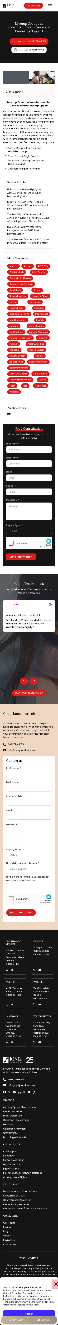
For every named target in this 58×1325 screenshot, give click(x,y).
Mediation (8, 1124)
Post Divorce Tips (36, 344)
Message (11, 500)
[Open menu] (50, 5)
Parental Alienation (38, 332)
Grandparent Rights (19, 314)
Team (12, 385)
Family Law (34, 302)
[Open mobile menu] (8, 414)
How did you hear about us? (22, 863)
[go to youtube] (29, 1092)
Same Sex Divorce (18, 373)
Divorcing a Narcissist (15, 1137)
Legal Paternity (11, 1164)
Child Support (39, 272)
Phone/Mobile (14, 796)
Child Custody (17, 272)
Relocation (9, 1155)
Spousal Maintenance (20, 379)
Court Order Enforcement (17, 1200)
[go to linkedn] (19, 1092)
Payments (9, 1240)
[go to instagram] (14, 1092)
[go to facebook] (4, 1092)
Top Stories (40, 385)
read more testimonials (29, 693)
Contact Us (9, 1244)
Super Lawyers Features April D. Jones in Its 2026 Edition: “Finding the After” (28, 241)
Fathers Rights (17, 308)
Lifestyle (40, 320)
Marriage (14, 326)
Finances (38, 308)
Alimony (28, 266)
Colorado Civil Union (14, 1128)
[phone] (7, 970)
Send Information (21, 557)
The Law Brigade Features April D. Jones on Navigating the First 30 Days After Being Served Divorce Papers (28, 218)
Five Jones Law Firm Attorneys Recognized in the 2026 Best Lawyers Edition (24, 230)
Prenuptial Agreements (16, 1204)
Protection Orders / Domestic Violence (25, 1208)
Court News (15, 290)
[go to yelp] (24, 1092)
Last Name (12, 457)
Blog (5, 1231)
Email (9, 471)
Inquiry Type (13, 525)
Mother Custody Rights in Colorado (22, 1173)
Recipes (40, 355)
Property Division (17, 355)
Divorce (37, 290)
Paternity (14, 344)
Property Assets (36, 350)
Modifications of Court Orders (20, 1191)
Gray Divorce (10, 1133)
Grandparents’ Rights (15, 1177)
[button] (53, 1281)
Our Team (9, 1222)
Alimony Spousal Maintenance (20, 1107)
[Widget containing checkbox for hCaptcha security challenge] (29, 543)
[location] (12, 970)
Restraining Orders (38, 361)
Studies (42, 379)
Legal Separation (18, 320)
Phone (9, 486)
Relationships (16, 361)
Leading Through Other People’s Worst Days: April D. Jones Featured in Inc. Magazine (28, 205)
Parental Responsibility (21, 338)
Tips (25, 385)
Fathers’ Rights (11, 1168)
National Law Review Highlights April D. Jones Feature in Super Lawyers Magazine (24, 193)
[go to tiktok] (34, 1092)
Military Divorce (36, 326)
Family (13, 302)
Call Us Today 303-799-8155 (29, 41)
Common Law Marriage (21, 284)
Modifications (16, 332)
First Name (12, 443)
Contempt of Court (14, 1195)
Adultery (14, 266)
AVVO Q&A (43, 266)
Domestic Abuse (40, 296)
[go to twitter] (9, 1092)
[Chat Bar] (29, 1320)
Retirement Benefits (19, 367)
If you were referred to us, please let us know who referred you (27, 878)
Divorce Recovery (18, 296)
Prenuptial (14, 350)
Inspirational (41, 314)
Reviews (7, 1227)
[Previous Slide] (24, 681)
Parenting (42, 338)
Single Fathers (40, 373)
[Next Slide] (34, 681)
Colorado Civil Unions (20, 278)
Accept (29, 1313)
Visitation (14, 391)
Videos (7, 1235)
